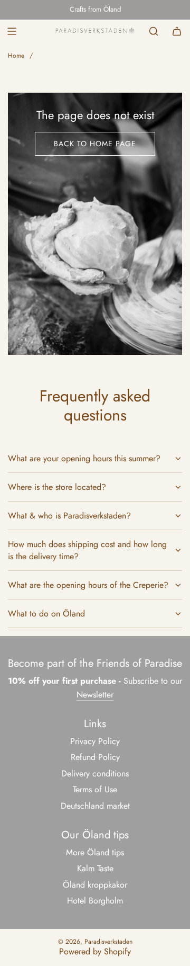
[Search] (153, 31)
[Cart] (176, 31)
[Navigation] (11, 31)
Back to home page (95, 143)
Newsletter (95, 694)
